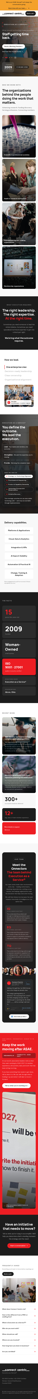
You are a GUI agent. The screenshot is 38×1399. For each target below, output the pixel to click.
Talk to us (7, 829)
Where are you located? (11, 1340)
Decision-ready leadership (18, 371)
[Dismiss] (29, 8)
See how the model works (11, 52)
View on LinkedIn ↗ (26, 1008)
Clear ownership (13, 375)
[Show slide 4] (12, 57)
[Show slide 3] (8, 57)
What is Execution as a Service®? (14, 1323)
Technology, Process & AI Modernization (15, 489)
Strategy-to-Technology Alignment (18, 476)
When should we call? (10, 1334)
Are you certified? (8, 1352)
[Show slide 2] (5, 57)
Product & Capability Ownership (17, 484)
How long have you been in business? (15, 1346)
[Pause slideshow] (15, 57)
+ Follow (28, 983)
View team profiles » (20, 1016)
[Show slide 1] (3, 57)
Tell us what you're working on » (16, 1086)
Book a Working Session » (13, 46)
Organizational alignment (18, 379)
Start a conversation (18, 1246)
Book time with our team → (17, 8)
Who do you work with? (10, 1328)
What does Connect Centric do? (14, 1309)
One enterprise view (16, 367)
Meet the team (9, 1300)
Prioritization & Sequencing (16, 480)
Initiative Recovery (13, 494)
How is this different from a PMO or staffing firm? (15, 1316)
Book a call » (30, 13)
